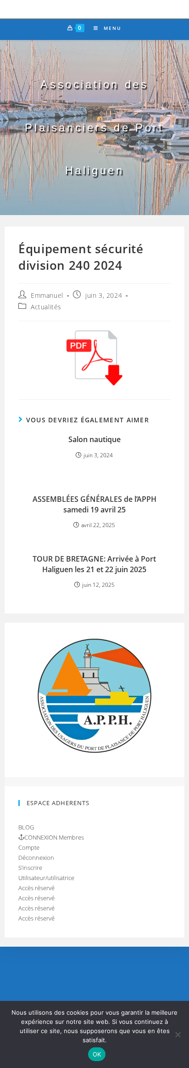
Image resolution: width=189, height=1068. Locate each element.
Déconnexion (36, 857)
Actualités (46, 306)
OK (97, 1054)
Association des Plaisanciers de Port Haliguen (94, 127)
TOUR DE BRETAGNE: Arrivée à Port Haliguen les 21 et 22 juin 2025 (94, 564)
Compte (28, 847)
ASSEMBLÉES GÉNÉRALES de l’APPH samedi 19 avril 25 (94, 504)
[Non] (177, 1034)
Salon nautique (94, 439)
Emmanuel (47, 295)
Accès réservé (36, 888)
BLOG (26, 827)
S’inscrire (30, 867)
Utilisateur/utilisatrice (46, 878)
